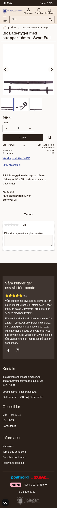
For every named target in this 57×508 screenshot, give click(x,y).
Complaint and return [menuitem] (14, 457)
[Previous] (5, 69)
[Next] (51, 69)
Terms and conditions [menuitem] (14, 451)
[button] (4, 18)
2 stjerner (8, 224)
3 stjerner (11, 224)
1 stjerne (5, 224)
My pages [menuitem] (8, 446)
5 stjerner (17, 224)
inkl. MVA (7, 3)
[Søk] (50, 19)
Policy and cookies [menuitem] (13, 462)
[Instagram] (17, 350)
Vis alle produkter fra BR (16, 158)
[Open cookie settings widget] (5, 502)
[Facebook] (8, 350)
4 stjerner (14, 224)
